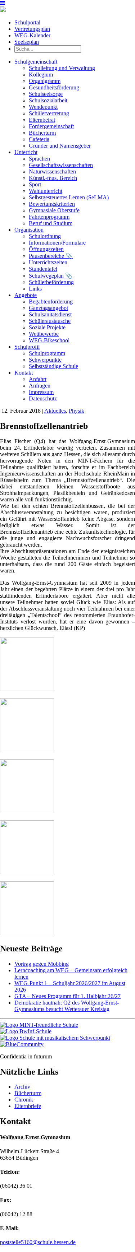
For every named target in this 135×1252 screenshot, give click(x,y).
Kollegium (41, 74)
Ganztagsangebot (48, 308)
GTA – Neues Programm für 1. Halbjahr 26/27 (67, 996)
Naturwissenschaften (52, 171)
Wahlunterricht (45, 191)
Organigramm (44, 81)
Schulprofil (27, 347)
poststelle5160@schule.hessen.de (38, 1242)
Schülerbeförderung (51, 282)
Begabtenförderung (51, 301)
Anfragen (39, 385)
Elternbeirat (42, 120)
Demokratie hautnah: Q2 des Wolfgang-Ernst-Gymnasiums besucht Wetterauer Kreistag (66, 1006)
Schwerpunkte (45, 360)
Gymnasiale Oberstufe (54, 210)
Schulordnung (45, 236)
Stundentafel (43, 269)
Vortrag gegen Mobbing (41, 964)
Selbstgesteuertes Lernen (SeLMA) (69, 197)
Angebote (25, 295)
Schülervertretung (49, 113)
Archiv (22, 1087)
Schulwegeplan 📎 (50, 276)
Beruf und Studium (50, 223)
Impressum (41, 392)
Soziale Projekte (47, 327)
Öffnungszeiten (46, 249)
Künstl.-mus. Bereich (53, 178)
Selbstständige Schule (53, 366)
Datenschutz (43, 398)
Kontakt (23, 373)
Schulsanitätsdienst (50, 314)
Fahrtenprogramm (49, 217)
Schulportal (27, 22)
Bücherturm (42, 133)
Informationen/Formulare (57, 243)
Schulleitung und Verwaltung (62, 68)
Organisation (29, 230)
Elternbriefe (27, 1106)
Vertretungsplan (32, 29)
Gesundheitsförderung (54, 87)
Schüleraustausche (50, 321)
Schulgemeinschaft (35, 62)
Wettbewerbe (44, 334)
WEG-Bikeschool (49, 340)
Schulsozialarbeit (48, 100)
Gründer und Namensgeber (60, 146)
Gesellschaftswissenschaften (61, 165)
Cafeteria (39, 139)
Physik (76, 411)
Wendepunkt (43, 107)
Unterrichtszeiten (48, 262)
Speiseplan (26, 42)
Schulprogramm (47, 353)
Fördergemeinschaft (51, 126)
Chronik (23, 1099)
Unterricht (25, 152)
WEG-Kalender (32, 35)
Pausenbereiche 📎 (51, 256)
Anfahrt (37, 379)
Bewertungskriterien (52, 204)
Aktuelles (55, 411)
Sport (35, 184)
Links (35, 289)
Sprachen (39, 159)
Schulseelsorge (46, 94)
